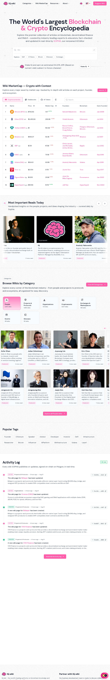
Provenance (84, 177)
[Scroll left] (98, 203)
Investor (67, 437)
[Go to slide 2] (104, 328)
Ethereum (49, 57)
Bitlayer (24, 478)
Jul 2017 (100, 137)
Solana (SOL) (19, 162)
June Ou (66, 176)
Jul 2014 (100, 119)
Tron (16, 170)
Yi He (65, 138)
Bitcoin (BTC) (20, 112)
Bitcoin (40, 57)
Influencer (32, 442)
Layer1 (84, 442)
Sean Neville (67, 156)
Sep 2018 (100, 155)
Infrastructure (88, 437)
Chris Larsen (67, 144)
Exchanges (59, 57)
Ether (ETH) (19, 119)
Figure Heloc (19, 177)
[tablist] (29, 99)
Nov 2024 (100, 185)
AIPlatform (45, 442)
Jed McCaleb (67, 146)
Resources (54, 3)
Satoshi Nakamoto (69, 112)
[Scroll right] (104, 203)
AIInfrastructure (60, 442)
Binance (18, 137)
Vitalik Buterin (68, 119)
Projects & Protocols (21, 474)
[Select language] (88, 3)
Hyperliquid (19, 185)
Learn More (82, 66)
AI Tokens (31, 57)
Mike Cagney (67, 178)
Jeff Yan (65, 185)
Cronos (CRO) (27, 494)
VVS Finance (26, 527)
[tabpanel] (55, 146)
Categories (27, 3)
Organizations (18, 491)
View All (101, 90)
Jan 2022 (100, 177)
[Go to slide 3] (106, 328)
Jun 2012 (100, 146)
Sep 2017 (100, 170)
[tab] (13, 99)
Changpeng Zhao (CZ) (71, 136)
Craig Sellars (67, 130)
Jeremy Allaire (68, 154)
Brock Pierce (67, 128)
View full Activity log (53, 556)
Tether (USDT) (20, 128)
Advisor (43, 437)
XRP (16, 146)
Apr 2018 (100, 162)
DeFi (23, 57)
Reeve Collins (68, 126)
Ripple (82, 146)
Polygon (83, 127)
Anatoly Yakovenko (70, 162)
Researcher (8, 442)
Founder (7, 437)
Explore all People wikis (53, 414)
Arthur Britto (67, 148)
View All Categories (95, 285)
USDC (17, 155)
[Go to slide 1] (103, 328)
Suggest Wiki (100, 3)
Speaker (31, 437)
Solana (82, 162)
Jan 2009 (100, 112)
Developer (55, 437)
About (65, 3)
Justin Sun (66, 170)
